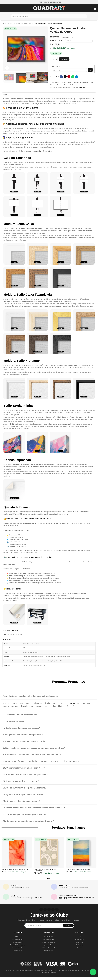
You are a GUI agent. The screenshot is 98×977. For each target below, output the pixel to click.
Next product (95, 24)
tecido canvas (69, 703)
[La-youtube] (49, 909)
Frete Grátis (15, 886)
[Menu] (3, 7)
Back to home (93, 24)
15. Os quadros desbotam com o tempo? (21, 801)
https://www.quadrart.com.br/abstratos (38, 151)
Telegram (76, 76)
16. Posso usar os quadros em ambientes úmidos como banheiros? (34, 808)
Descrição (6, 95)
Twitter (65, 76)
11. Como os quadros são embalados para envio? (25, 774)
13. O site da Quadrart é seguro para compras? (24, 788)
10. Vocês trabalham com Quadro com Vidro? (24, 768)
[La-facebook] (53, 909)
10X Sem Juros (64, 886)
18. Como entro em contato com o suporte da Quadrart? (28, 821)
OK (90, 70)
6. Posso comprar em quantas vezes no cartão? (25, 741)
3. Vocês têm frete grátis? (15, 721)
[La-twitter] (57, 909)
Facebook (61, 76)
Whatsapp (72, 76)
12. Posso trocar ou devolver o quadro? (21, 781)
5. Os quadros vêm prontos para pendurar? (23, 735)
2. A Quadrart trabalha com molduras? (20, 715)
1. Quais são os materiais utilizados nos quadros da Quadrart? (31, 696)
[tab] (49, 696)
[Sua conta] (90, 7)
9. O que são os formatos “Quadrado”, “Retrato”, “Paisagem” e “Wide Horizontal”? (41, 761)
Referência (5, 634)
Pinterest (68, 76)
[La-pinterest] (45, 909)
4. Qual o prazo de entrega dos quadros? (21, 728)
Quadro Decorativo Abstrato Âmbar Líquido (15, 869)
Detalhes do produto (10, 630)
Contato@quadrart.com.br (68, 895)
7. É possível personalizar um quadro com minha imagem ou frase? (34, 748)
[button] (49, 2)
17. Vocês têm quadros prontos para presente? (24, 814)
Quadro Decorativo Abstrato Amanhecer (78, 869)
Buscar (85, 16)
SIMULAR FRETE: (57, 66)
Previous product (90, 24)
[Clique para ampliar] (7, 68)
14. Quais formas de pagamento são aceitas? (23, 794)
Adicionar (64, 59)
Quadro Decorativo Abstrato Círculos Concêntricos (45, 870)
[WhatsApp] (93, 972)
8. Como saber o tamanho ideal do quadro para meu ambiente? (32, 755)
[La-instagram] (41, 909)
